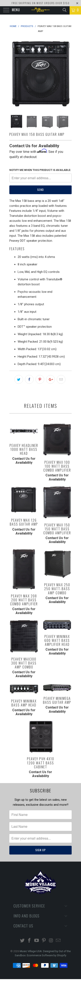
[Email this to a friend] (61, 379)
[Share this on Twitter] (18, 379)
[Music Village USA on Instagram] (51, 941)
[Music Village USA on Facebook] (29, 941)
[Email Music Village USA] (58, 941)
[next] (68, 73)
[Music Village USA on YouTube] (37, 941)
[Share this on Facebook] (29, 379)
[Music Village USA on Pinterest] (44, 941)
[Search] (64, 9)
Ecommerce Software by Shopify (46, 955)
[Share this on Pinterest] (40, 379)
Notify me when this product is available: (40, 170)
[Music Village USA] (40, 10)
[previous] (13, 73)
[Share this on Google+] (50, 379)
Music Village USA (31, 951)
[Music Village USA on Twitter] (22, 941)
